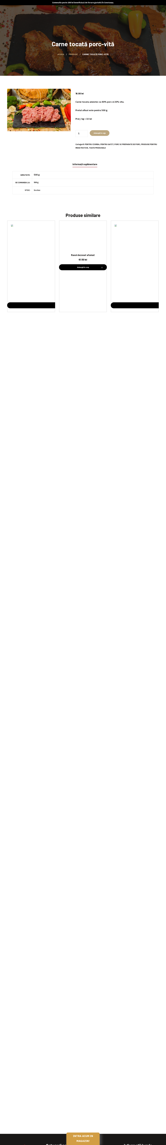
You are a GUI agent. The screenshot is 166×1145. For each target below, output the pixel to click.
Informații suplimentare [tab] (84, 164)
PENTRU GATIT (106, 144)
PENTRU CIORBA (92, 144)
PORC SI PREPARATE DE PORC (127, 144)
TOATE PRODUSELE (97, 147)
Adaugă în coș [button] (83, 267)
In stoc (37, 190)
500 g (36, 182)
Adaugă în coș (100, 133)
